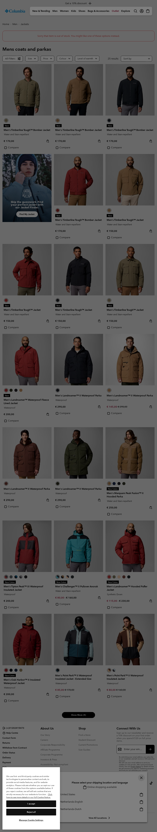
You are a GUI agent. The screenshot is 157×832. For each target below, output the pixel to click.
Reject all (31, 812)
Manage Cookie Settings (31, 820)
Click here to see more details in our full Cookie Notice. (29, 796)
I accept (31, 803)
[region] (31, 798)
